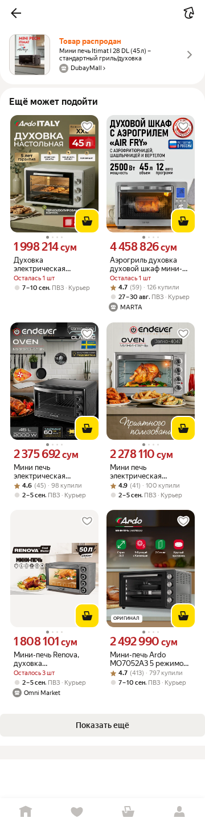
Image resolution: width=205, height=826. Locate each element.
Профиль (179, 812)
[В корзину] (87, 221)
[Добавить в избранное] (87, 126)
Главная (25, 812)
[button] (16, 13)
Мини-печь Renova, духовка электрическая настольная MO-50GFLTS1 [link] (46, 659)
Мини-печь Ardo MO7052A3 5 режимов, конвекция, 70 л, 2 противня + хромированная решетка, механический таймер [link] (149, 659)
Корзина (128, 812)
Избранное (76, 812)
